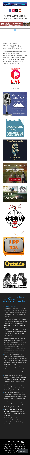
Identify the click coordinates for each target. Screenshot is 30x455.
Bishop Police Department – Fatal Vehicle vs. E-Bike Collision (15, 314)
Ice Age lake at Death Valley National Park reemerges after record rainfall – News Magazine (14, 386)
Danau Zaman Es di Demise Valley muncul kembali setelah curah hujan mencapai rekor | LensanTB (14, 394)
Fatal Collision (8, 335)
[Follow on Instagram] (13, 10)
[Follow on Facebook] (10, 10)
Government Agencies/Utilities (12, 48)
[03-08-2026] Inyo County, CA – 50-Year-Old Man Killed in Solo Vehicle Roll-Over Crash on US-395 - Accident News (15, 331)
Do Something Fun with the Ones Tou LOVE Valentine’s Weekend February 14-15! (15, 350)
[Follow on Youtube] (20, 10)
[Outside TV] (15, 267)
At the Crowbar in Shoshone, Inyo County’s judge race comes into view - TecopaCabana (14, 356)
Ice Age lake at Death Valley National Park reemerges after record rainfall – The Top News (14, 403)
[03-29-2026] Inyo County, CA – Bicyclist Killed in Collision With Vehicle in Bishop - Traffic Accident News (15, 310)
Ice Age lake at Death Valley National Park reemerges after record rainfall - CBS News (14, 411)
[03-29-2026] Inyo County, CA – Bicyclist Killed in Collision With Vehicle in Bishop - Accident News (15, 321)
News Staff (8, 47)
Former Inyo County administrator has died (11, 44)
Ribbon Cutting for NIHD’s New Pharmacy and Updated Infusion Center (15, 371)
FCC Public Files (15, 88)
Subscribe (23, 451)
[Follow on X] (16, 10)
